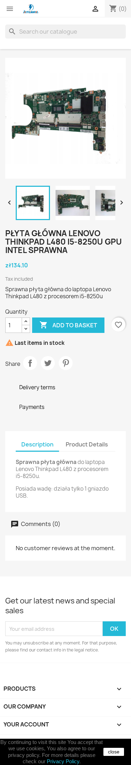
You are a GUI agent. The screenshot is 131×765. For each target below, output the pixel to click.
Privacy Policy (63, 761)
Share (30, 363)
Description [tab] (37, 444)
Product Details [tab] (87, 444)
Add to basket (68, 325)
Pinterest (66, 363)
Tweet (48, 363)
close (113, 751)
